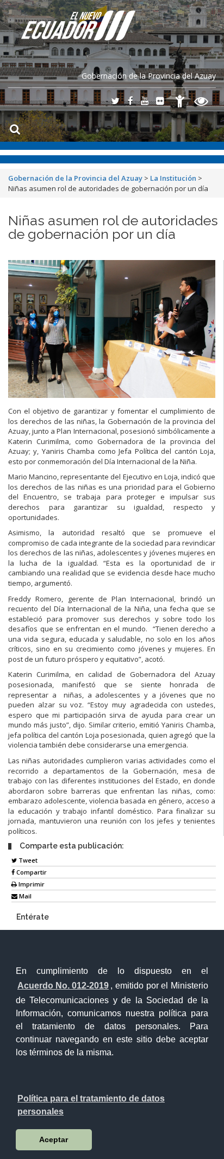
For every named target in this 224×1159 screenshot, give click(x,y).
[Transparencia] (201, 103)
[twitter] (115, 102)
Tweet (27, 860)
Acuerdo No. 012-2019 (63, 985)
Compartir (31, 872)
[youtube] (144, 102)
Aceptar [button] (53, 1139)
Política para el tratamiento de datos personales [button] (91, 1105)
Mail (24, 896)
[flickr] (160, 102)
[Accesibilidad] (180, 103)
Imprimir (31, 884)
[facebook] (130, 102)
